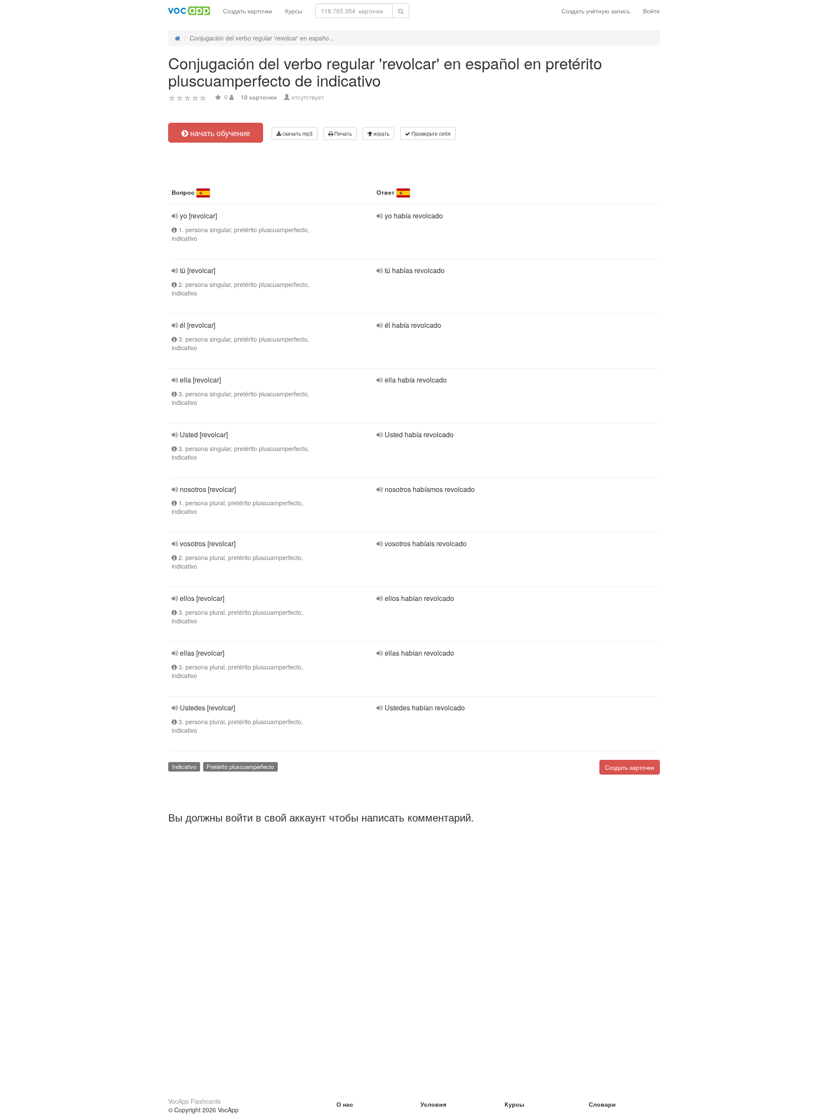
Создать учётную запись (595, 10)
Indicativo (184, 766)
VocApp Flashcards (194, 1101)
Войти (651, 10)
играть (380, 133)
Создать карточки (247, 10)
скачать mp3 (297, 133)
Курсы (293, 10)
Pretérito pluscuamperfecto (240, 766)
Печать (342, 133)
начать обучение (219, 132)
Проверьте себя (430, 133)
